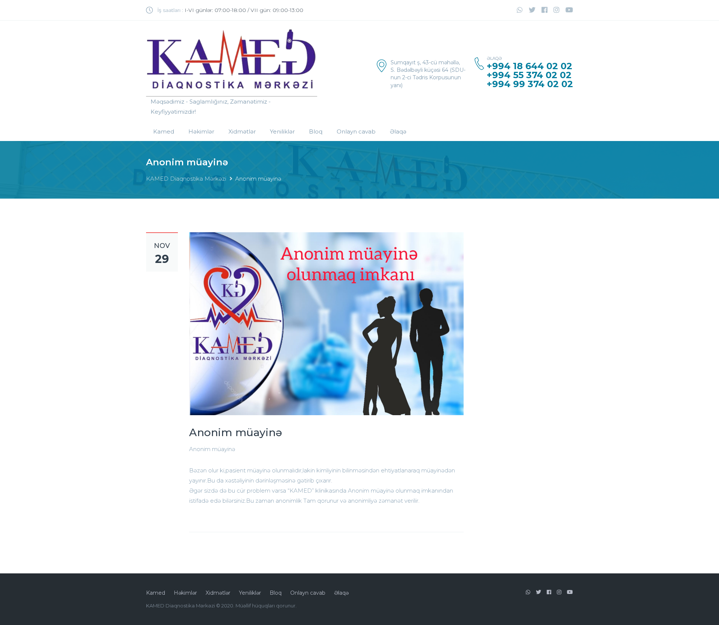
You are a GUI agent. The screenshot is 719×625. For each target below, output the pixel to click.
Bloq (315, 131)
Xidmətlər (242, 131)
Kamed (163, 131)
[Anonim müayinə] (326, 323)
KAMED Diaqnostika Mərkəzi (186, 178)
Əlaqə (398, 131)
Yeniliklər (282, 131)
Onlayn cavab (356, 131)
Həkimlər (201, 131)
